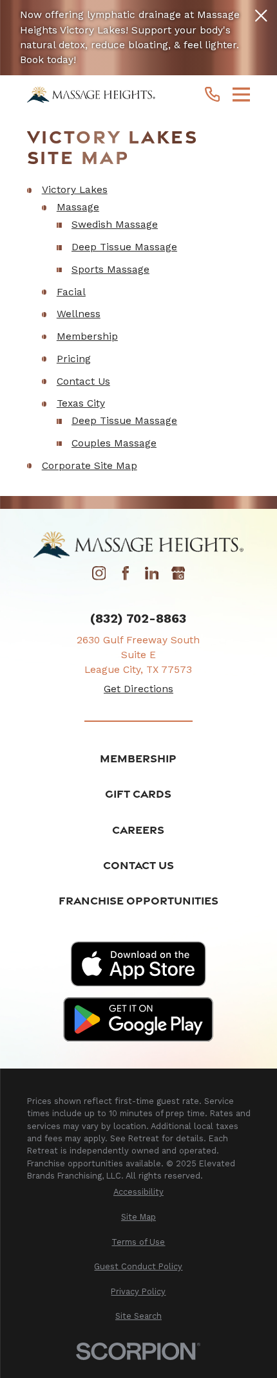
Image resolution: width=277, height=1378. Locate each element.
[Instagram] (99, 577)
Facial (71, 292)
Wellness (78, 314)
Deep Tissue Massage (124, 247)
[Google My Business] (178, 577)
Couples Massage (114, 443)
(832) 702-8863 (138, 618)
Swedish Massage (115, 224)
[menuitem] (139, 1192)
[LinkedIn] (152, 577)
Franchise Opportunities (138, 900)
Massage (78, 207)
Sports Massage (110, 269)
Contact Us (83, 381)
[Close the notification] (261, 16)
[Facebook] (126, 577)
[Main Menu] (242, 95)
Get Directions (138, 689)
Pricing (74, 359)
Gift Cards (138, 793)
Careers (138, 829)
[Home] (91, 94)
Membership (87, 336)
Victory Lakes (75, 190)
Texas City (81, 403)
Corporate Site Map (89, 466)
